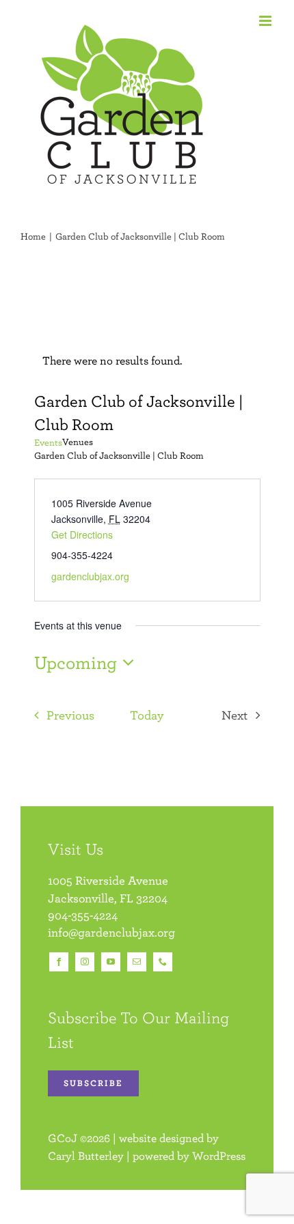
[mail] (136, 961)
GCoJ (62, 1137)
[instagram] (84, 961)
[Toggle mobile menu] (266, 21)
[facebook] (58, 961)
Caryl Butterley (86, 1155)
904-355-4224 (83, 915)
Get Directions (82, 534)
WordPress (218, 1155)
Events (48, 442)
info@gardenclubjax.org (111, 932)
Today (147, 715)
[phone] (162, 961)
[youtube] (110, 961)
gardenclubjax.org (90, 576)
